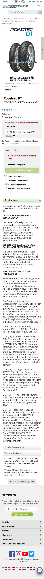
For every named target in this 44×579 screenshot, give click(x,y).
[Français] (19, 1)
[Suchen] (40, 12)
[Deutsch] (16, 1)
